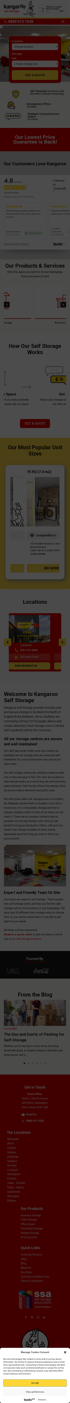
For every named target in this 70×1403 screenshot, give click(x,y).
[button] (65, 1352)
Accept (35, 1382)
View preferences (35, 1391)
